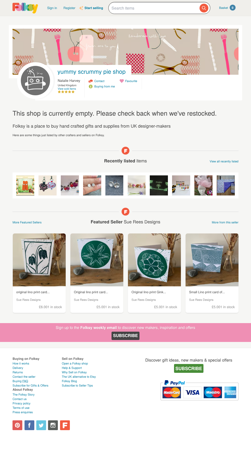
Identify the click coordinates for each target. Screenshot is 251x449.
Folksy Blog (69, 381)
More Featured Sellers (27, 222)
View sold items (67, 89)
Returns (18, 372)
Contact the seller (24, 377)
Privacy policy (21, 403)
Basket (226, 7)
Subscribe (125, 336)
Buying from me (104, 86)
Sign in (52, 7)
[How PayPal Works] (199, 402)
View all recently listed (224, 161)
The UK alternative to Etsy (79, 377)
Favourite (131, 81)
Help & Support (72, 368)
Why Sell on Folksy (74, 372)
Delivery (18, 368)
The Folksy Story (24, 394)
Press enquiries (23, 412)
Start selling (94, 8)
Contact (99, 81)
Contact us (19, 399)
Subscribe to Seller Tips (77, 385)
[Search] (204, 8)
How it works (21, 363)
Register (69, 7)
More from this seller (225, 222)
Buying (20, 381)
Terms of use (21, 408)
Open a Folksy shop (75, 363)
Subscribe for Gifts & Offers (30, 385)
